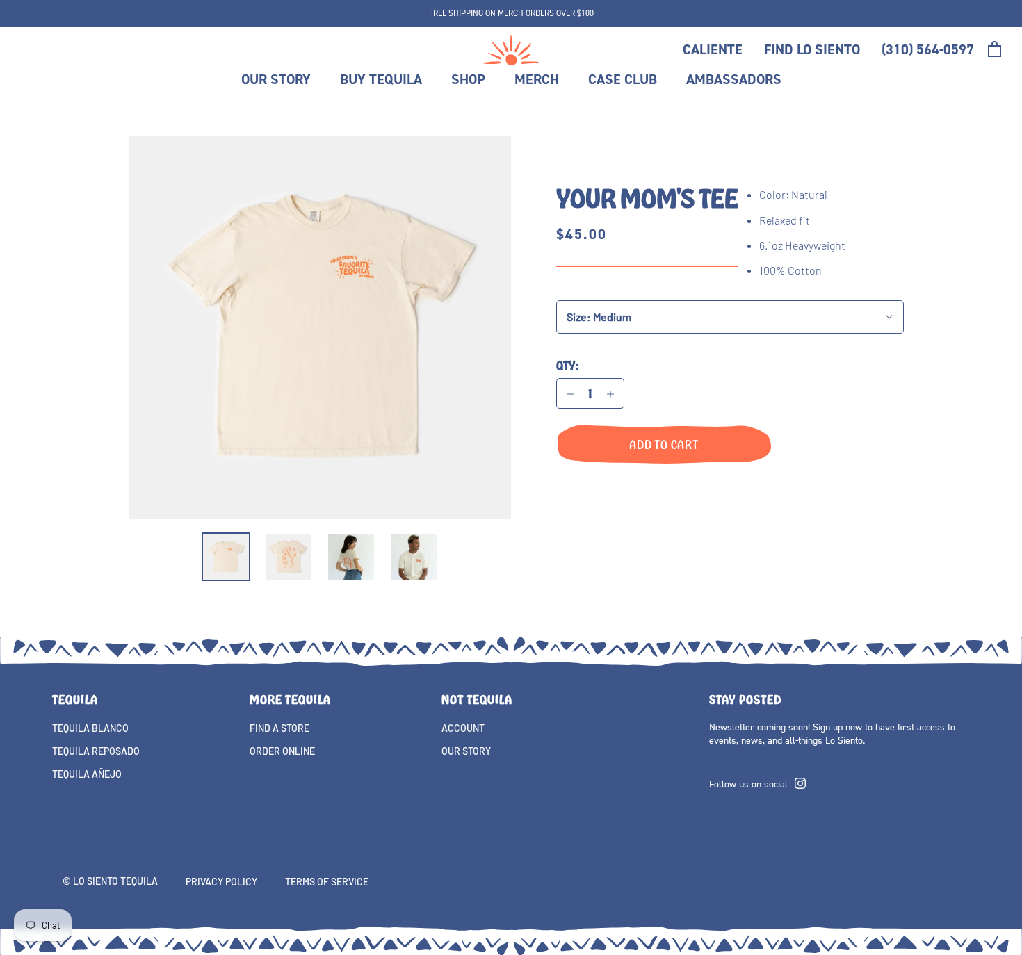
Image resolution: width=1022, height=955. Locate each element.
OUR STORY (466, 751)
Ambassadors (733, 79)
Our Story (276, 79)
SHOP (468, 79)
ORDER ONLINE (282, 751)
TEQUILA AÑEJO (87, 774)
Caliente (713, 49)
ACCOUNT (463, 728)
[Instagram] (800, 782)
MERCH (536, 79)
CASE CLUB (622, 79)
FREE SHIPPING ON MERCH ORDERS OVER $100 (511, 13)
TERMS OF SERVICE (326, 882)
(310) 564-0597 (928, 49)
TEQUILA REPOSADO (96, 751)
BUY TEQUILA (381, 79)
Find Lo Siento (812, 49)
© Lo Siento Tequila (110, 881)
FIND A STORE (279, 728)
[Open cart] (994, 49)
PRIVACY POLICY (221, 882)
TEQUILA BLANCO (90, 728)
